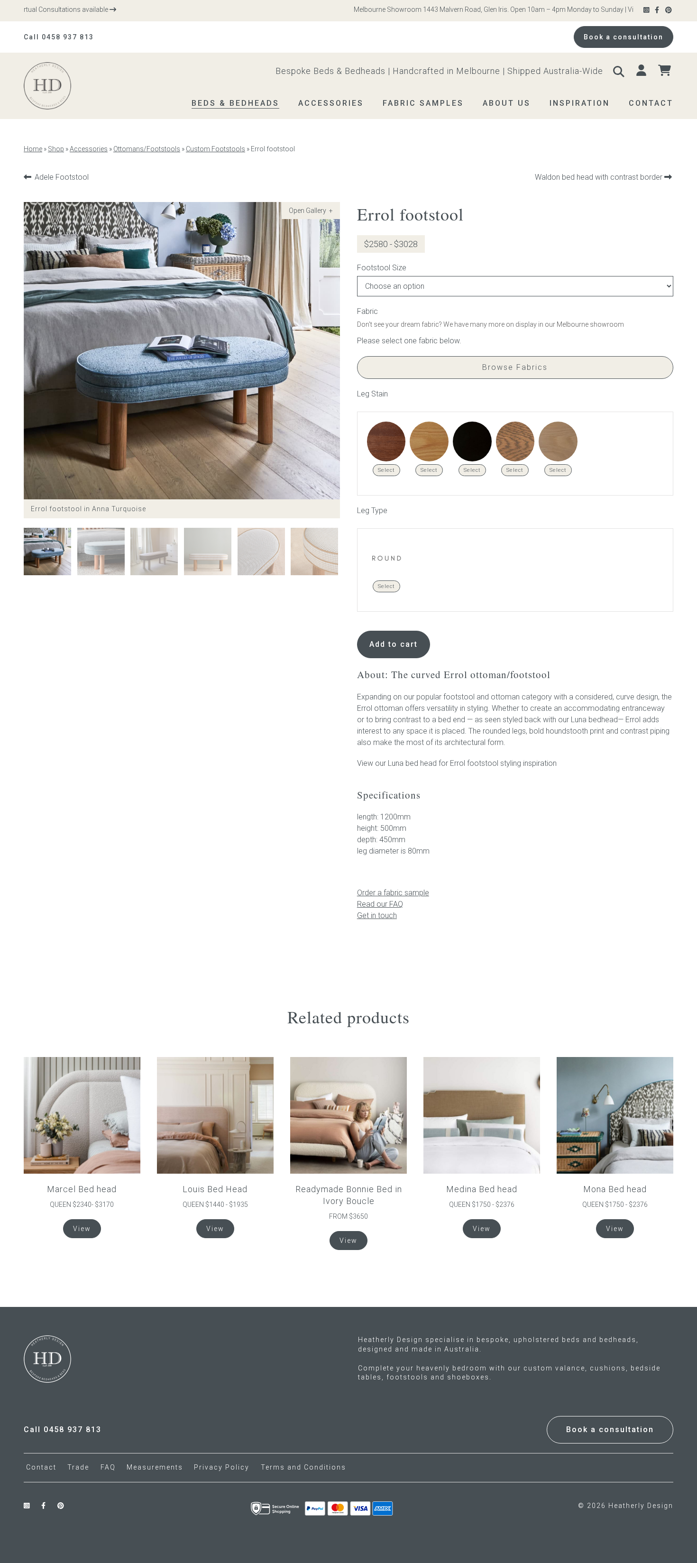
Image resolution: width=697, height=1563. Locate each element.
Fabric (367, 311)
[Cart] (665, 70)
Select (386, 470)
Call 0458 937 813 (59, 37)
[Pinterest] (669, 10)
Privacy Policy (221, 1467)
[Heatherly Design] (65, 86)
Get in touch (377, 915)
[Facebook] (657, 10)
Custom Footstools (215, 149)
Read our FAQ (380, 904)
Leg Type (372, 510)
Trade (78, 1467)
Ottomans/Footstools (146, 149)
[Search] (620, 70)
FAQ (108, 1467)
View (82, 1228)
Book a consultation (623, 37)
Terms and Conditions (303, 1467)
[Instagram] (647, 10)
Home (33, 149)
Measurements (155, 1467)
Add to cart (393, 644)
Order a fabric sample (393, 892)
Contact (41, 1467)
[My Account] (642, 70)
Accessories (89, 149)
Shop (56, 149)
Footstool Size (381, 267)
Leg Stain (372, 393)
